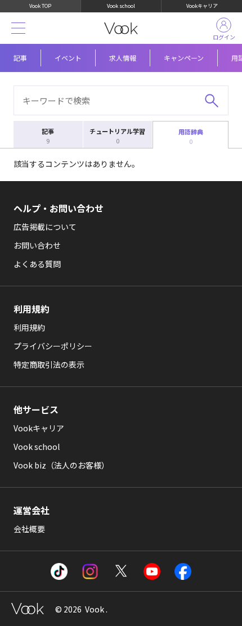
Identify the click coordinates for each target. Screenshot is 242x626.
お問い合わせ (37, 245)
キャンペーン (184, 57)
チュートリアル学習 (117, 136)
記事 (20, 57)
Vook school (121, 6)
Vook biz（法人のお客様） (61, 465)
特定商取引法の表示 (49, 364)
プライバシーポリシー (53, 346)
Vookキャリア (202, 6)
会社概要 (29, 528)
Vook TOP (40, 6)
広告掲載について (45, 226)
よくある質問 (37, 263)
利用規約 (29, 327)
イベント (68, 57)
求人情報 (122, 57)
